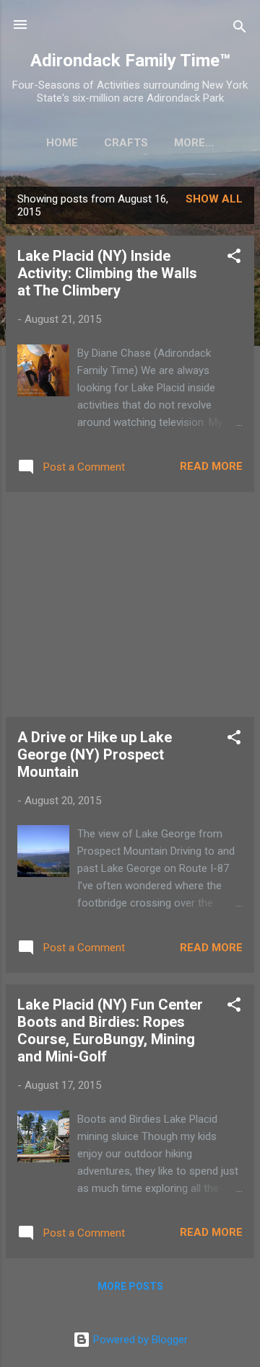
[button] (234, 258)
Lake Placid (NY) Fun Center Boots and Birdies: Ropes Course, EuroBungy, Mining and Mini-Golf (110, 1030)
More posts (130, 1286)
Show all (214, 198)
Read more (211, 466)
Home (62, 142)
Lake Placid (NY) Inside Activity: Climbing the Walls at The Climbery (107, 273)
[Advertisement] (130, 604)
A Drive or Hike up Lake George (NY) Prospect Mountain (94, 754)
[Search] (239, 29)
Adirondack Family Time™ (130, 60)
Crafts (126, 142)
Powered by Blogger (139, 1339)
